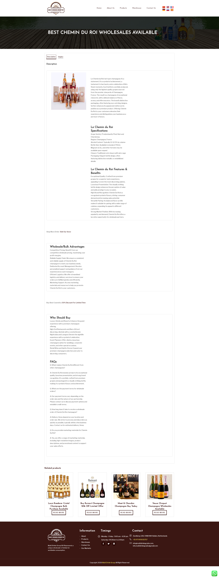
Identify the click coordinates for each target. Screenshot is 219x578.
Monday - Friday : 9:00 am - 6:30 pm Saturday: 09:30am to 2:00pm (114, 538)
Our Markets (86, 548)
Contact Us (151, 8)
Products (123, 8)
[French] (172, 7)
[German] (164, 9)
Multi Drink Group (108, 563)
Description (51, 57)
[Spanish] (172, 9)
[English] (168, 7)
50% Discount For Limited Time (74, 303)
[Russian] (168, 9)
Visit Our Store (65, 232)
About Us (111, 8)
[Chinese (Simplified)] (164, 7)
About (83, 536)
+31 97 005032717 (140, 539)
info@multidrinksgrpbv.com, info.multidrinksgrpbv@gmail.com (145, 544)
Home (99, 8)
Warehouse (136, 8)
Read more (58, 512)
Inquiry (60, 57)
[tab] (51, 57)
